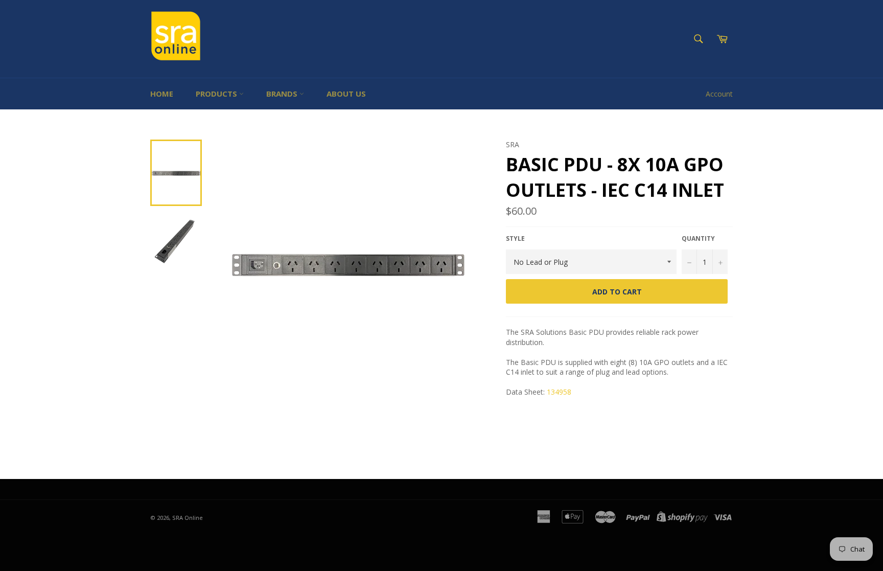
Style (515, 239)
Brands (282, 93)
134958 (559, 392)
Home (161, 93)
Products (217, 93)
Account (719, 94)
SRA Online (187, 517)
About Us (346, 93)
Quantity (698, 239)
